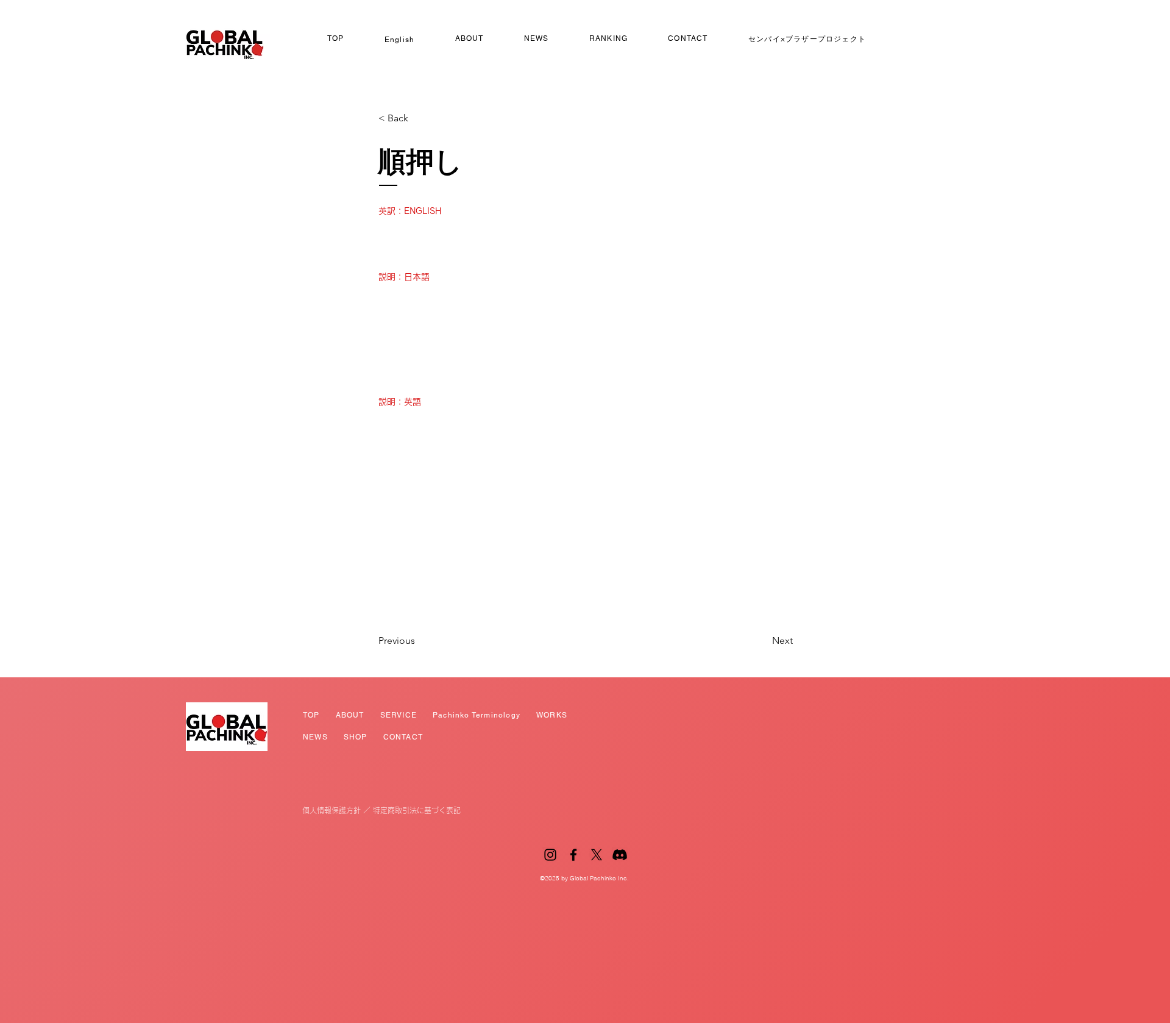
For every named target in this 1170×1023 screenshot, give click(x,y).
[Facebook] (573, 855)
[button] (418, 118)
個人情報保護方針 (331, 810)
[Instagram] (550, 855)
